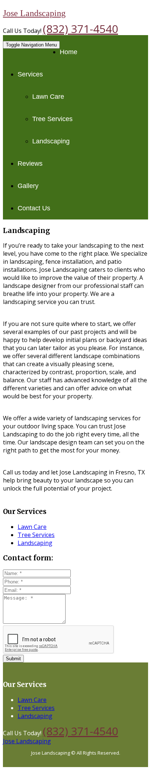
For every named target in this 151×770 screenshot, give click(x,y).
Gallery (28, 185)
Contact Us (34, 208)
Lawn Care (48, 96)
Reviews (30, 163)
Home (68, 52)
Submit (13, 658)
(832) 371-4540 (80, 28)
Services (30, 74)
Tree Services (52, 119)
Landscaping (51, 141)
